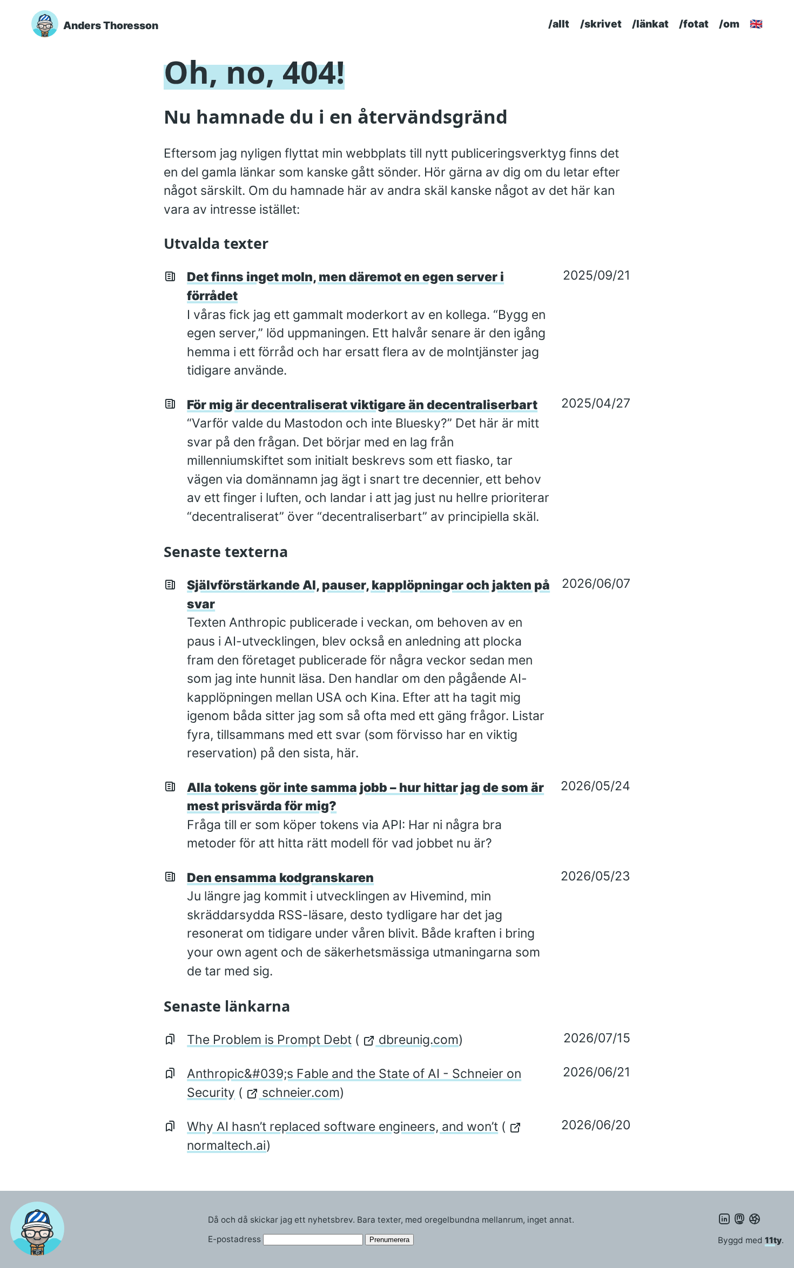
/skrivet (601, 23)
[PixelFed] (754, 1220)
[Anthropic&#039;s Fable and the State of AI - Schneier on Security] (170, 1072)
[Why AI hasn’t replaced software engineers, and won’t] (170, 1125)
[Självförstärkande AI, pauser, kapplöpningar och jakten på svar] (170, 583)
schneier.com (299, 1092)
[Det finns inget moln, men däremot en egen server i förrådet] (170, 275)
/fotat (694, 23)
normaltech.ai (226, 1145)
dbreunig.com (417, 1039)
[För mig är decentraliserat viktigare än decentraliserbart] (170, 403)
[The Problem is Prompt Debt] (170, 1038)
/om (729, 23)
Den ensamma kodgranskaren (280, 877)
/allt (558, 23)
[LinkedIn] (724, 1220)
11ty (773, 1240)
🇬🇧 (756, 23)
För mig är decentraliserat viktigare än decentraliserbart (362, 404)
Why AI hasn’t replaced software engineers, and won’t (342, 1126)
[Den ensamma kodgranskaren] (170, 876)
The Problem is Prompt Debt (269, 1039)
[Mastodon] (739, 1220)
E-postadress (234, 1239)
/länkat (650, 23)
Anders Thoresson (110, 25)
